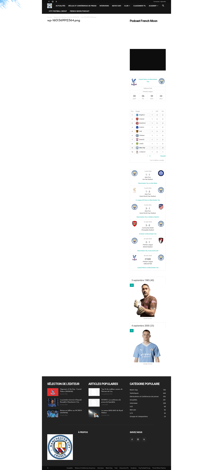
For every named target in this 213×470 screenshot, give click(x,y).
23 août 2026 (148, 239)
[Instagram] (52, 1)
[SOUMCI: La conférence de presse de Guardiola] (94, 403)
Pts (163, 111)
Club (126, 6)
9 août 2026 (147, 205)
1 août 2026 (147, 171)
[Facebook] (49, 1)
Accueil (49, 17)
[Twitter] (56, 1)
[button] (163, 6)
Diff (157, 111)
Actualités (60, 6)
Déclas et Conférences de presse (82, 6)
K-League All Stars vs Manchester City (148, 200)
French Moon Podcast (79, 11)
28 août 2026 (148, 255)
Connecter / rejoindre (160, 1)
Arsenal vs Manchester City (147, 234)
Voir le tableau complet (157, 160)
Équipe (138, 111)
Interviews (104, 6)
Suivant (163, 156)
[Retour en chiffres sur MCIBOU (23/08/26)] (52, 413)
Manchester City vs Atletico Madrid (148, 217)
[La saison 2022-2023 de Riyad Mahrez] (94, 413)
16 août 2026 (148, 222)
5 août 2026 (147, 188)
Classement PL (139, 6)
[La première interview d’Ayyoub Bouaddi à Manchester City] (52, 403)
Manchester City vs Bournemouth (147, 251)
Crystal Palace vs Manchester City (147, 267)
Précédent (133, 156)
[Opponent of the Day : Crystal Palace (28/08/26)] (52, 392)
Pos (132, 111)
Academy (153, 6)
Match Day (116, 6)
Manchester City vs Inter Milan (147, 183)
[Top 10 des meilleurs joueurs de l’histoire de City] (94, 392)
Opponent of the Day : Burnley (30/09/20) (66, 17)
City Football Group (58, 11)
